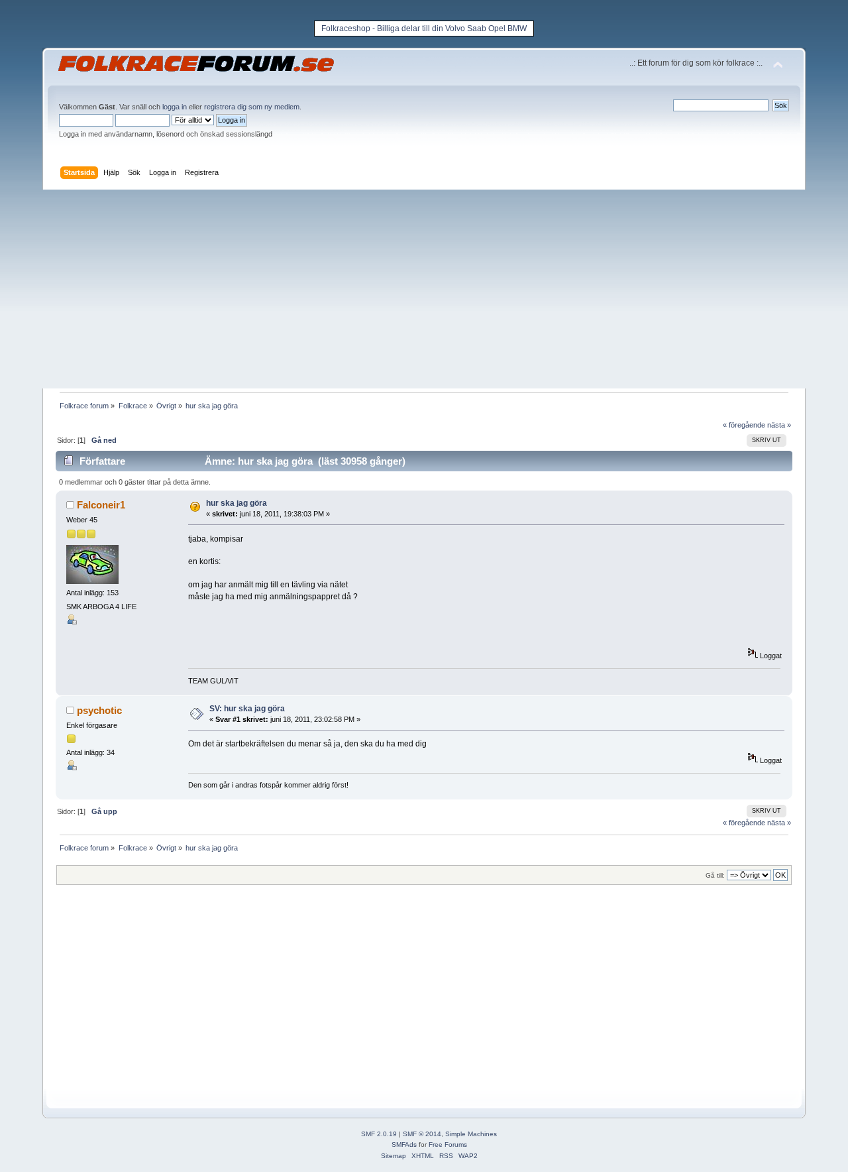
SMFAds (404, 1144)
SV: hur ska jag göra (247, 708)
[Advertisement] (424, 289)
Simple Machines (471, 1134)
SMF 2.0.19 (379, 1134)
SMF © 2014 (422, 1134)
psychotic (99, 710)
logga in (174, 107)
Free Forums (448, 1144)
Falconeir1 (101, 504)
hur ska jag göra (236, 503)
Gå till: (715, 875)
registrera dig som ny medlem (251, 107)
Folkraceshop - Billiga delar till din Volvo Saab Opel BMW (424, 28)
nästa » (779, 425)
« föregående (744, 425)
